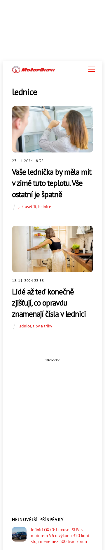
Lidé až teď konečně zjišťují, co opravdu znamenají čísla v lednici (49, 302)
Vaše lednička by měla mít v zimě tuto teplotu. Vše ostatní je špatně (51, 182)
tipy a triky (42, 326)
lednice (44, 206)
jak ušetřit (27, 206)
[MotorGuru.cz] (33, 70)
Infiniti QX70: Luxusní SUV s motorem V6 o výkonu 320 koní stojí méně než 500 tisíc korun (60, 535)
